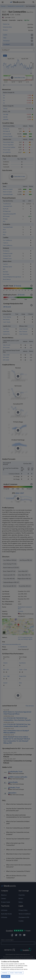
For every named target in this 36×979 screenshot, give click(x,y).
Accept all (5, 976)
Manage (4, 972)
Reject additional (16, 972)
